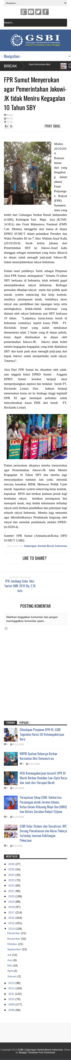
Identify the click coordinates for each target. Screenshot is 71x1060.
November (14, 938)
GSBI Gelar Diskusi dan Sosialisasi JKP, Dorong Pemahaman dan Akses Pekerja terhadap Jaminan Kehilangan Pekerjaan (43, 833)
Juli (9, 954)
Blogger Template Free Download (37, 1052)
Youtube (31, 12)
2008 (11, 1010)
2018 (11, 907)
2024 (11, 874)
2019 (11, 901)
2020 (11, 896)
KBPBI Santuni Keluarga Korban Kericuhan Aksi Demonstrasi (38, 756)
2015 (11, 923)
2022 (11, 885)
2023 (11, 880)
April (10, 970)
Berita (10, 118)
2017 (11, 912)
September (14, 949)
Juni (10, 960)
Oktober (12, 944)
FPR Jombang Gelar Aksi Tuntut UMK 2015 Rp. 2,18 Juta (20, 586)
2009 (11, 1004)
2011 (11, 993)
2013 (11, 983)
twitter (38, 12)
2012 (11, 988)
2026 (11, 864)
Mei (10, 965)
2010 (11, 999)
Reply (10, 115)
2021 (11, 891)
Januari (12, 976)
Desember (14, 933)
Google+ (24, 12)
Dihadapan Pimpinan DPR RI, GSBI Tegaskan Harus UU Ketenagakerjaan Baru (42, 734)
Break (10, 66)
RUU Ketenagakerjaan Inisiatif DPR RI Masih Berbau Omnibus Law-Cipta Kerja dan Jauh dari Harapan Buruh (43, 778)
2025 (11, 869)
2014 (11, 928)
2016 (11, 917)
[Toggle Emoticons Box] (6, 628)
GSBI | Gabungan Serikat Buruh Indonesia (40, 1049)
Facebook (45, 12)
